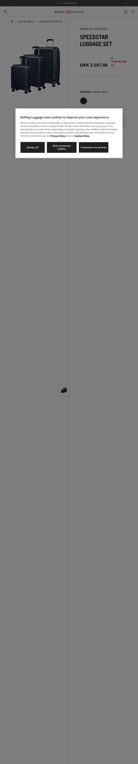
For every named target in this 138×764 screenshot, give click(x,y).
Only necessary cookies (62, 147)
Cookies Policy (81, 135)
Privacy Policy (57, 135)
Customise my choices (94, 147)
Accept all (32, 147)
